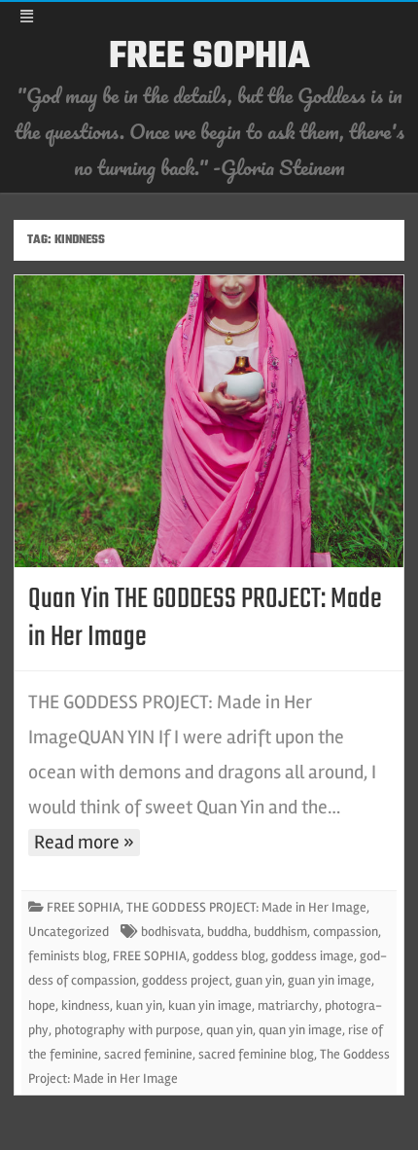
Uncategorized (68, 931)
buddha (227, 931)
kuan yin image (210, 1005)
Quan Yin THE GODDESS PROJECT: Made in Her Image (205, 618)
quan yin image (300, 1030)
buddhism (280, 931)
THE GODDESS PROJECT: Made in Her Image (246, 907)
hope (41, 1005)
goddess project (185, 980)
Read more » (84, 842)
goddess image (312, 956)
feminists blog (67, 956)
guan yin (258, 980)
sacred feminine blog (256, 1054)
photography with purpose (127, 1030)
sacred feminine (148, 1054)
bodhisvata (171, 931)
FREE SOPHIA (209, 57)
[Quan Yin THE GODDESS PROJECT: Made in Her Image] (209, 421)
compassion (345, 931)
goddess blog (228, 956)
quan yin (229, 1030)
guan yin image (329, 980)
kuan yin (139, 1005)
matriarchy (288, 1005)
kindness (85, 1005)
